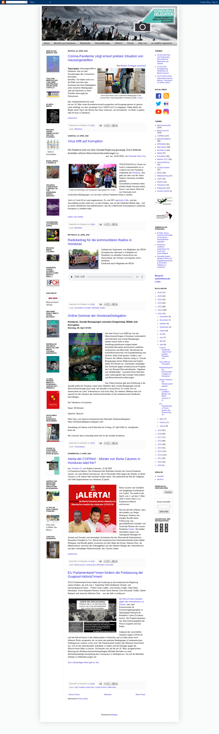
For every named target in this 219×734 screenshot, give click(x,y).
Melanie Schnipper (128, 66)
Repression (90, 687)
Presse (130, 43)
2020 (160, 314)
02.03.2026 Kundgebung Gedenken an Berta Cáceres (163, 70)
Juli (161, 334)
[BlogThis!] (108, 125)
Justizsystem (91, 565)
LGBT (159, 179)
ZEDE (159, 153)
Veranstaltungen (102, 43)
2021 (160, 310)
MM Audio (95, 308)
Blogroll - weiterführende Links (162, 278)
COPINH (160, 136)
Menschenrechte (164, 125)
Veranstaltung (79, 447)
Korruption (87, 308)
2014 (160, 448)
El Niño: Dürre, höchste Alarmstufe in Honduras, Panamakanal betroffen (165, 237)
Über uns (142, 43)
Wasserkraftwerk (164, 139)
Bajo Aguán (162, 147)
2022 (160, 307)
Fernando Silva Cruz (137, 156)
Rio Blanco (161, 150)
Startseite (107, 694)
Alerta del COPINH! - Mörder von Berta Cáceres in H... (165, 395)
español (160, 476)
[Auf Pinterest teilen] (116, 125)
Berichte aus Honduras (65, 43)
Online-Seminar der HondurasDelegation (97, 316)
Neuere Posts (74, 694)
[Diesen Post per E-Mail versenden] (105, 125)
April (162, 345)
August (163, 331)
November (164, 320)
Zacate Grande (163, 191)
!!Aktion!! (119, 43)
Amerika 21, (77, 468)
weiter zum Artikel (75, 217)
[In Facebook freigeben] (113, 125)
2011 (160, 458)
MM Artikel (78, 129)
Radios (102, 308)
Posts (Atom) (83, 699)
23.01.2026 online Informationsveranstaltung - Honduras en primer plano (165, 79)
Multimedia (85, 43)
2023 (160, 303)
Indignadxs (161, 188)
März (162, 419)
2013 (160, 451)
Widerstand (112, 687)
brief (76, 687)
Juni (162, 338)
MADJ (159, 173)
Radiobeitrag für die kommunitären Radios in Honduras (166, 372)
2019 (160, 430)
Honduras (136, 173)
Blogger (114, 715)
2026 (160, 293)
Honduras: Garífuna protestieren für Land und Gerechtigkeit (163, 249)
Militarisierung (163, 176)
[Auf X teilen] (110, 125)
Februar (163, 422)
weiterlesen (72, 118)
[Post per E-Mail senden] (100, 125)
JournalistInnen (163, 162)
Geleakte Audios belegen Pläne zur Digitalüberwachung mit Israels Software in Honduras (165, 261)
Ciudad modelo (163, 168)
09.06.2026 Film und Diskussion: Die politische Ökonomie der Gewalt (163, 59)
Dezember (164, 317)
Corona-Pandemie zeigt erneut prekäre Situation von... (165, 353)
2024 (160, 300)
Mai (161, 341)
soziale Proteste (101, 687)
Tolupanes (161, 185)
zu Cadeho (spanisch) (161, 43)
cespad (140, 98)
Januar (163, 426)
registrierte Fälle (122, 200)
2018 (160, 434)
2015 (160, 444)
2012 (160, 455)
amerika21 (141, 66)
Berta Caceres (80, 565)
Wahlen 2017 (162, 159)
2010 (160, 462)
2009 (160, 465)
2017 (160, 437)
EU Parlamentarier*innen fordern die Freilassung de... (165, 409)
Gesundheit (79, 308)
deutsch (160, 479)
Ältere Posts (140, 694)
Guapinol (82, 687)
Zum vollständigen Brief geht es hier (83, 662)
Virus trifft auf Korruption (85, 141)
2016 (160, 441)
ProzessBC (109, 565)
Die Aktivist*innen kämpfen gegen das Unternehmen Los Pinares (131, 602)
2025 (160, 296)
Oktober (163, 324)
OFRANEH (161, 144)
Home (46, 43)
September (164, 327)
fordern (131, 529)
